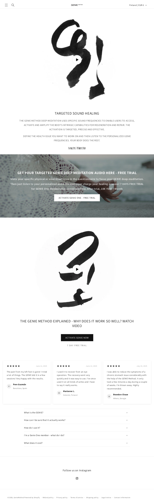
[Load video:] (77, 59)
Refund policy (48, 497)
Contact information (122, 497)
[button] (6, 5)
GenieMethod (19, 497)
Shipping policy (92, 497)
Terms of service (77, 497)
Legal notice (106, 497)
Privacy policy (62, 497)
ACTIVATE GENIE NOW (77, 337)
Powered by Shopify (32, 497)
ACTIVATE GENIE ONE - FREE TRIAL (77, 197)
